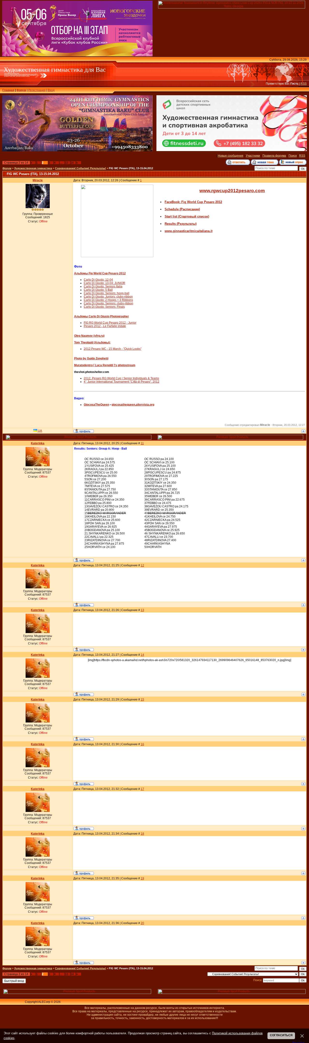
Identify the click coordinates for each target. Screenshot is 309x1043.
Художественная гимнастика (33, 168)
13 (66, 162)
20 (142, 923)
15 (142, 699)
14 (72, 162)
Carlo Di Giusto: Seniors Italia (103, 286)
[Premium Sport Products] (78, 438)
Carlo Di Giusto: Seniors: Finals (104, 306)
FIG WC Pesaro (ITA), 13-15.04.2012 (131, 168)
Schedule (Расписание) (182, 209)
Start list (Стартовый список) (187, 216)
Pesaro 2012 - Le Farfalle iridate (105, 326)
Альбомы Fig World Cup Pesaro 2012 (100, 273)
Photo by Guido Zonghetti (91, 358)
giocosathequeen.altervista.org (133, 404)
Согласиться (281, 1035)
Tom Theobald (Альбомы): (92, 342)
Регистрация (37, 90)
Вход (51, 90)
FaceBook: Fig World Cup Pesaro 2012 (193, 202)
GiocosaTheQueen (96, 404)
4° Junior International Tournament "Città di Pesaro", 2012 (121, 381)
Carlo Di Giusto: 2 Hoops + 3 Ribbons (108, 300)
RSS (304, 83)
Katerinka (37, 443)
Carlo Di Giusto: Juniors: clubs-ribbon (108, 296)
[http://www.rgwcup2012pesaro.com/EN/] (117, 256)
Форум (21, 90)
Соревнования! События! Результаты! (80, 168)
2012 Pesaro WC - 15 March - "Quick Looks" (112, 348)
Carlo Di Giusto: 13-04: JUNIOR (104, 283)
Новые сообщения (230, 155)
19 (142, 878)
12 (142, 565)
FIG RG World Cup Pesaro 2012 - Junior (110, 322)
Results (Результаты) (181, 224)
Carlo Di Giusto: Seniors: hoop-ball (106, 293)
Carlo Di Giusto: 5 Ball (98, 290)
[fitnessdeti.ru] (231, 150)
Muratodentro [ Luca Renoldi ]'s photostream (104, 365)
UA (39, 430)
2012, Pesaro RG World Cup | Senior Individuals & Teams (121, 378)
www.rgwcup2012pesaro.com (232, 190)
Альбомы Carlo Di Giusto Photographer (101, 316)
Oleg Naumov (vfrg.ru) (89, 335)
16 (142, 744)
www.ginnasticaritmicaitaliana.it (188, 231)
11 (142, 443)
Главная (8, 90)
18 (142, 833)
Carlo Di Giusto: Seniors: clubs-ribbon (108, 303)
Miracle (38, 180)
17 (142, 789)
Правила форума (274, 155)
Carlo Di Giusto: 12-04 (98, 279)
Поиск (292, 155)
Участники (253, 155)
